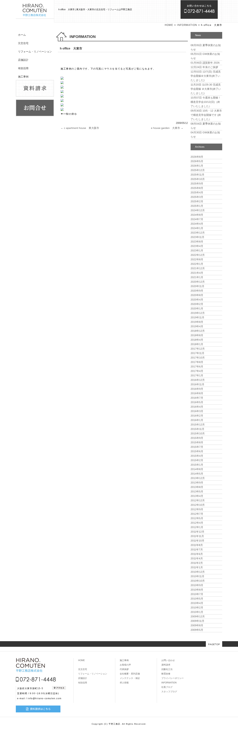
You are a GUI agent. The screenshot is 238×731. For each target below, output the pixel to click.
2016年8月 (197, 393)
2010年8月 (197, 589)
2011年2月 (197, 562)
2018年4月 (197, 339)
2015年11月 (197, 429)
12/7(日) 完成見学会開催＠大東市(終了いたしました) (206, 76)
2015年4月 (197, 455)
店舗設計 (23, 59)
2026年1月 (197, 165)
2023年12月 (198, 232)
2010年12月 (198, 571)
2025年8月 (197, 188)
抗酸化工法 (167, 669)
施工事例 (23, 76)
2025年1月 (197, 205)
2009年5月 (197, 629)
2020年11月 (197, 286)
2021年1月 (197, 277)
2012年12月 (198, 500)
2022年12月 (198, 254)
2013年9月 (197, 482)
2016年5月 (197, 402)
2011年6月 (197, 553)
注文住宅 (23, 43)
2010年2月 (197, 607)
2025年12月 (198, 170)
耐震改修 (165, 673)
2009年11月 (197, 620)
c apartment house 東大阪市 (80, 127)
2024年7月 (197, 219)
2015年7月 (197, 446)
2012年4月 (197, 522)
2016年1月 (197, 420)
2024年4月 (197, 223)
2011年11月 (197, 536)
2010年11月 (197, 576)
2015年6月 (197, 451)
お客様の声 (125, 664)
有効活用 (23, 68)
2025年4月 (197, 192)
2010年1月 (197, 611)
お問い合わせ (168, 660)
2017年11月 (197, 353)
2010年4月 (197, 603)
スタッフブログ (169, 691)
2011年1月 (197, 567)
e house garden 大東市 (167, 127)
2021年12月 (198, 268)
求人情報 (124, 682)
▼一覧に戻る (69, 114)
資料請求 (165, 664)
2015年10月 (198, 433)
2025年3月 (197, 196)
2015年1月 (197, 464)
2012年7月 (197, 513)
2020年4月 (197, 299)
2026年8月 (197, 156)
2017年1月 (197, 375)
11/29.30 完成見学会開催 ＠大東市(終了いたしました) (206, 89)
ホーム (22, 34)
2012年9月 (197, 509)
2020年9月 (197, 290)
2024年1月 (197, 228)
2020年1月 (197, 308)
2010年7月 (197, 594)
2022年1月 (197, 263)
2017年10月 (198, 357)
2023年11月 (197, 237)
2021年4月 (197, 272)
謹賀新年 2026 (205, 62)
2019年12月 (198, 312)
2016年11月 (197, 384)
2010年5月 (197, 598)
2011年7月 (197, 549)
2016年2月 (197, 415)
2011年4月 (197, 558)
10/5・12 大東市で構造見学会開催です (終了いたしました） (206, 115)
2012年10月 (198, 504)
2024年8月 (197, 214)
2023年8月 (197, 241)
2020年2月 (197, 304)
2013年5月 (197, 491)
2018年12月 (198, 330)
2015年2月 (197, 460)
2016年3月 (197, 411)
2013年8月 (197, 487)
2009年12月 (198, 616)
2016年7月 (197, 397)
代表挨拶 (124, 669)
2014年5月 (197, 473)
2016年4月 (197, 406)
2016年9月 (197, 388)
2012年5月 (197, 518)
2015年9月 (197, 437)
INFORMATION (187, 25)
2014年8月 (197, 469)
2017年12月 (198, 348)
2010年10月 (198, 580)
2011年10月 (197, 540)
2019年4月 (197, 326)
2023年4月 (197, 246)
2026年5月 (197, 161)
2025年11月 (197, 174)
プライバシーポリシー (172, 678)
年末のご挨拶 (204, 67)
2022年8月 (197, 259)
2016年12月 (198, 379)
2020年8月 (197, 295)
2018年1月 (197, 344)
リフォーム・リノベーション (35, 51)
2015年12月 (198, 424)
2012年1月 (197, 527)
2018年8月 (197, 335)
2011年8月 (197, 545)
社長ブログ (167, 687)
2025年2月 (197, 201)
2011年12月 (197, 531)
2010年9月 (197, 585)
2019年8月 (197, 321)
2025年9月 (197, 183)
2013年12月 (198, 478)
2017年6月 (197, 366)
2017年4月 (197, 370)
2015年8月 (197, 442)
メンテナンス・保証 (130, 678)
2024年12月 (198, 210)
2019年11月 (197, 317)
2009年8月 (197, 625)
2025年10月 (198, 179)
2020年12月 (198, 281)
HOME (169, 25)
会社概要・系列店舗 (130, 673)
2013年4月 (197, 495)
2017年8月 (197, 362)
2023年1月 (197, 250)
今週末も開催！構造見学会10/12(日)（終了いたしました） (206, 102)
